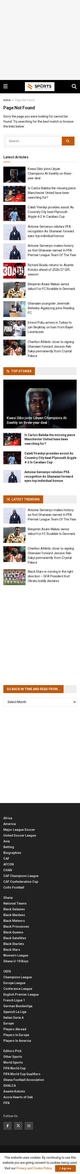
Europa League (14, 983)
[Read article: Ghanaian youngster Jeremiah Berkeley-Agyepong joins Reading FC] (14, 309)
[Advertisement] (40, 40)
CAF (6, 858)
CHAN (7, 870)
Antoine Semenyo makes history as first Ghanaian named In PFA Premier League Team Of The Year (52, 250)
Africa (7, 818)
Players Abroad (14, 1029)
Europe (8, 1023)
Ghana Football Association (23, 1080)
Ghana (8, 897)
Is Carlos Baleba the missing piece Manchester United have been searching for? (52, 192)
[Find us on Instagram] (29, 1126)
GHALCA (9, 1085)
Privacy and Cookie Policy (34, 1168)
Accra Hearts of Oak (18, 1097)
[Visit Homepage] (40, 86)
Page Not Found (24, 100)
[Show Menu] (5, 86)
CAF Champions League (20, 876)
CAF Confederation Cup (20, 881)
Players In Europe (16, 1035)
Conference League (17, 989)
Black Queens (13, 932)
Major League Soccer (19, 829)
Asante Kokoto (14, 1091)
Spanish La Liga (14, 1012)
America (9, 824)
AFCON (8, 864)
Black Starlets (13, 944)
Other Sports (12, 1056)
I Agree (65, 1168)
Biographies (12, 853)
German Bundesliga (17, 1006)
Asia (6, 841)
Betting (8, 847)
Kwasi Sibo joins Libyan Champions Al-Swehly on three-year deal (50, 173)
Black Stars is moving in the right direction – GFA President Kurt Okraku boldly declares (50, 576)
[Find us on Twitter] (18, 1126)
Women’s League (15, 955)
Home (7, 100)
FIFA (6, 1103)
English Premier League (21, 994)
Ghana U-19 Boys (15, 961)
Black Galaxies (14, 909)
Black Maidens (14, 915)
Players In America (17, 1040)
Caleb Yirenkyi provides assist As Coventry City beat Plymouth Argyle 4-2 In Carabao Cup (51, 212)
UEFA (7, 971)
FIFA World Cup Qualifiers (21, 1074)
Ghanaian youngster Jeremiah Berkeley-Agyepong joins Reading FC (51, 308)
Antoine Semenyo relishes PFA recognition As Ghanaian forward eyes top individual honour (51, 231)
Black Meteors (14, 921)
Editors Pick (12, 1051)
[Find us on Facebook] (7, 1126)
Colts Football (13, 887)
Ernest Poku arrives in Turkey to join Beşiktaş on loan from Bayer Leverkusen (50, 327)
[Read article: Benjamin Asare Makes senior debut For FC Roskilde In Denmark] (14, 290)
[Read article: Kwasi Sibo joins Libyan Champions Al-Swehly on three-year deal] (14, 175)
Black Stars (11, 949)
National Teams (15, 903)
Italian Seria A (13, 1017)
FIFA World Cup (14, 1068)
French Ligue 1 (14, 1000)
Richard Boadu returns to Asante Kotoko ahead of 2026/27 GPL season (51, 269)
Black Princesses (16, 926)
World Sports (13, 1062)
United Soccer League (19, 835)
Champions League (17, 977)
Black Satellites (14, 938)
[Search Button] (74, 86)
